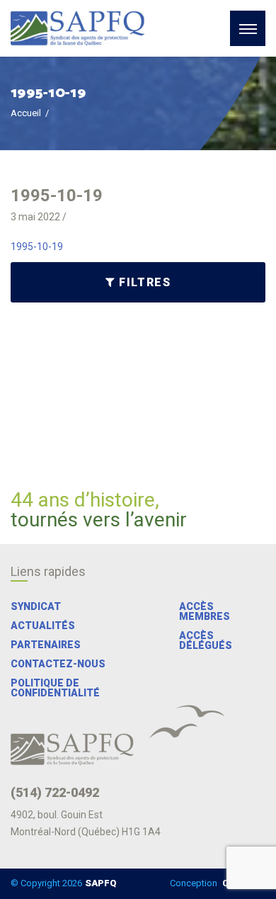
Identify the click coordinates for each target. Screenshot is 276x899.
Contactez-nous (58, 664)
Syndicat (36, 606)
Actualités (43, 626)
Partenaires (46, 645)
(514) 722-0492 (55, 792)
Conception (216, 883)
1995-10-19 (37, 246)
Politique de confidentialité (55, 688)
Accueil (26, 113)
